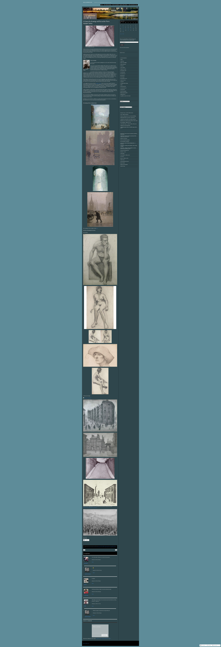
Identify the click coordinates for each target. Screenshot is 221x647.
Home (102, 4)
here (97, 228)
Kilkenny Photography (124, 164)
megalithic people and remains (125, 95)
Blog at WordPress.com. (86, 643)
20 (130, 28)
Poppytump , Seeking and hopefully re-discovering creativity (128, 146)
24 (123, 30)
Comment (104, 635)
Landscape (122, 61)
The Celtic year (122, 73)
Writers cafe (122, 159)
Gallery (121, 59)
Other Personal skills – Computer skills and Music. (119, 4)
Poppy (85, 605)
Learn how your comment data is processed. (103, 638)
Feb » (123, 33)
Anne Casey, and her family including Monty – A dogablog (128, 143)
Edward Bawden (123, 86)
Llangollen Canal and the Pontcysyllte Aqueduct (128, 119)
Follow (122, 44)
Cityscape (122, 65)
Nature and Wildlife (123, 62)
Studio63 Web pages (123, 138)
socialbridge (86, 595)
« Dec (121, 33)
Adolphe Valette (98, 83)
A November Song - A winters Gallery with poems (128, 123)
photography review (123, 78)
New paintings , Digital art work (125, 122)
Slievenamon (122, 75)
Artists (121, 84)
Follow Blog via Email (126, 37)
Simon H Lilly (122, 162)
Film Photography (123, 91)
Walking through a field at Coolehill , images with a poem (128, 127)
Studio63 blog (122, 166)
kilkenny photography (123, 92)
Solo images (122, 76)
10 (123, 27)
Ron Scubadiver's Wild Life (124, 141)
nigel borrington (88, 573)
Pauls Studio (122, 153)
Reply (94, 572)
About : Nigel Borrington (107, 4)
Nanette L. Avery (123, 151)
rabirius (85, 584)
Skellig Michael (122, 94)
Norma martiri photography (124, 139)
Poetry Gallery (122, 67)
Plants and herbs (123, 64)
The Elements (122, 72)
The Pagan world (123, 70)
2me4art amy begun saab (124, 150)
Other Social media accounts (133, 4)
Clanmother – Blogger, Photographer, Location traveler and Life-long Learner (128, 148)
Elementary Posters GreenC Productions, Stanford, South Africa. (128, 134)
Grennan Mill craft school (124, 161)
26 (128, 30)
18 (125, 28)
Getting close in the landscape (125, 125)
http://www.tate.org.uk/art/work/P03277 (90, 507)
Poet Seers (122, 156)
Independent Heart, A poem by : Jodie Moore (127, 117)
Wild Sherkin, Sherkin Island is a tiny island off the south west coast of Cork (128, 136)
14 (133, 27)
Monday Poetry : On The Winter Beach (126, 112)
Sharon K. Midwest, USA (124, 158)
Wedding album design (124, 83)
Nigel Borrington (87, 2)
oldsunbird (86, 563)
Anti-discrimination (123, 57)
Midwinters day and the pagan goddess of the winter (128, 120)
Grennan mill (122, 89)
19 (128, 28)
